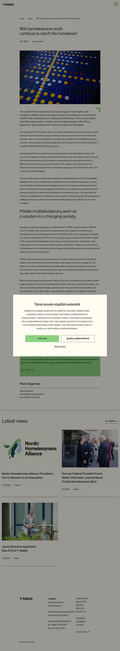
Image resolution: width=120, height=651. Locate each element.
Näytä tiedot (60, 347)
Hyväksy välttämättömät (77, 339)
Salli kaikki (42, 339)
